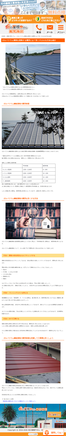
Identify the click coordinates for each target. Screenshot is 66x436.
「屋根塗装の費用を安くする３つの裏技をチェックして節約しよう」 (19, 401)
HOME (3, 36)
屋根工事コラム (11, 36)
